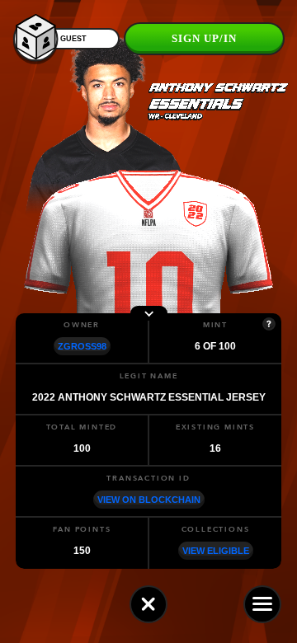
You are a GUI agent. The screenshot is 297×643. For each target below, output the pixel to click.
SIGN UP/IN (204, 38)
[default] (148, 604)
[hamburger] (262, 604)
